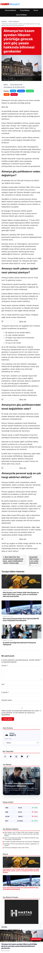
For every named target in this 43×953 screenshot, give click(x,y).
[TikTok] (27, 756)
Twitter (13, 91)
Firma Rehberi (25, 10)
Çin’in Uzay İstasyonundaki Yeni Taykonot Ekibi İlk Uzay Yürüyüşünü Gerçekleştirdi (21, 838)
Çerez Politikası (21, 15)
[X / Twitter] (10, 756)
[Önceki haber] (32, 770)
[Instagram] (16, 756)
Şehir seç (8, 739)
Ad (3, 684)
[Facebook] (5, 756)
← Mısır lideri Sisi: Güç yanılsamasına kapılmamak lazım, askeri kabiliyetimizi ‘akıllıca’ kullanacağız (13, 560)
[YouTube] (22, 756)
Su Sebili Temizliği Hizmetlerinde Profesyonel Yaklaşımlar (22, 841)
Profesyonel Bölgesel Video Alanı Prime (16, 847)
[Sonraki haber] (37, 770)
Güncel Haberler (10, 10)
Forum (36, 10)
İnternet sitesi (7, 700)
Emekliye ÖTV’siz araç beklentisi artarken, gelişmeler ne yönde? (21, 844)
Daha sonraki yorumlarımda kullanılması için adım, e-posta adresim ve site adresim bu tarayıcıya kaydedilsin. (21, 713)
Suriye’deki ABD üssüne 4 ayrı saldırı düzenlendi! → (34, 561)
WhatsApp (30, 91)
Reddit (6, 94)
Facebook (21, 91)
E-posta (5, 692)
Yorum (5, 666)
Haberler (4, 21)
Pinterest (14, 94)
